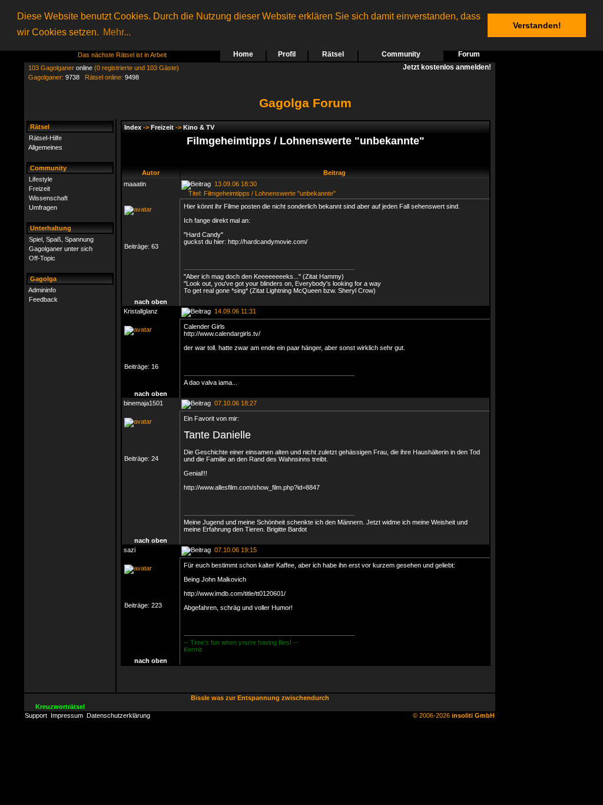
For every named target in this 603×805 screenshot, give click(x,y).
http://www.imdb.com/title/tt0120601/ (235, 593)
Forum (469, 54)
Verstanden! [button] (537, 25)
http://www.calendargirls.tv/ (222, 333)
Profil (287, 54)
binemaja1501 (143, 403)
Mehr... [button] (117, 32)
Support (36, 715)
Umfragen (43, 207)
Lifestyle (40, 179)
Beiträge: (137, 246)
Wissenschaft (48, 198)
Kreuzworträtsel (60, 706)
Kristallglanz (141, 311)
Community (401, 54)
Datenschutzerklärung (118, 715)
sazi (129, 549)
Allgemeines (45, 147)
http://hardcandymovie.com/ (267, 241)
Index (132, 127)
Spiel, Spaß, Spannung (61, 239)
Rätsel (333, 54)
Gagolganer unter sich (60, 248)
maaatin (135, 183)
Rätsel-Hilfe (45, 137)
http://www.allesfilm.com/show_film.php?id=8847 (252, 487)
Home (243, 54)
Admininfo (42, 289)
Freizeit (39, 188)
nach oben (150, 301)
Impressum (67, 715)
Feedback (43, 299)
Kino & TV (198, 127)
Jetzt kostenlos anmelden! (449, 67)
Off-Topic (42, 258)
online (84, 67)
